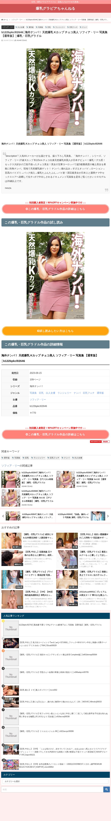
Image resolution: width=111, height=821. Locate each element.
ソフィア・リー (7, 27)
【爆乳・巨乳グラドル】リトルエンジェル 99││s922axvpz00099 (46, 731)
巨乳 (49, 27)
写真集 (40, 27)
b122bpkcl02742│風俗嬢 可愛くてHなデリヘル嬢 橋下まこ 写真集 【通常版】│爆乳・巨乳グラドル (60, 625)
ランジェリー (60, 27)
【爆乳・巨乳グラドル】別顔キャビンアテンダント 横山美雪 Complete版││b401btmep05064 (58, 655)
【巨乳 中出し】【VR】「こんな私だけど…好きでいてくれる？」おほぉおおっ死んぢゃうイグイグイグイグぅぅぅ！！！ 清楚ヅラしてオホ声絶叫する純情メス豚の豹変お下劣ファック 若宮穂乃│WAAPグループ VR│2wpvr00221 (63, 752)
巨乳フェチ (73, 27)
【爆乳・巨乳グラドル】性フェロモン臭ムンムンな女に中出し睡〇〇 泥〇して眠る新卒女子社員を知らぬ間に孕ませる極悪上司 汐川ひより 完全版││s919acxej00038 (63, 715)
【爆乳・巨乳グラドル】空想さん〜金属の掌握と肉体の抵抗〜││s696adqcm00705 (54, 672)
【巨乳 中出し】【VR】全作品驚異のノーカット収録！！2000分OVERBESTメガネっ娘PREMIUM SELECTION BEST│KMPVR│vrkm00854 (60, 765)
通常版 (31, 27)
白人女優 (21, 27)
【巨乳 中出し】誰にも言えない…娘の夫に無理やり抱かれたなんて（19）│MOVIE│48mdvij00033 (60, 702)
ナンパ (84, 27)
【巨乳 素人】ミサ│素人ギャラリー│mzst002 (38, 690)
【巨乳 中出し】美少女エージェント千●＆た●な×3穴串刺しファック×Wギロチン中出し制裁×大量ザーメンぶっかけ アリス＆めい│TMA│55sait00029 (63, 643)
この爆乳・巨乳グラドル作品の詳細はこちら (56, 209)
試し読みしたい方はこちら (57, 331)
